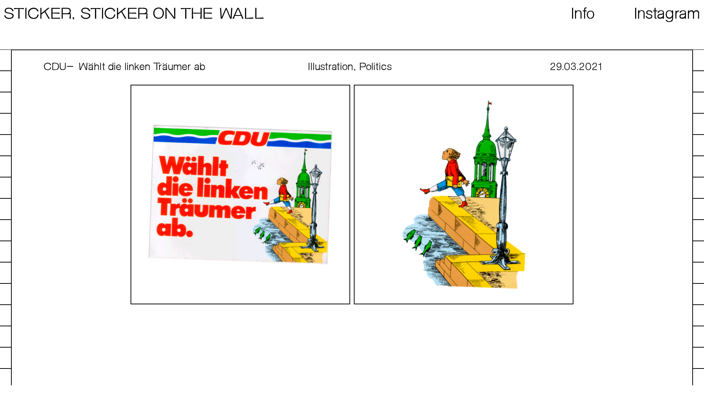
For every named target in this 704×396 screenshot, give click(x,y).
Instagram (667, 14)
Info (583, 14)
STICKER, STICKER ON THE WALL (134, 14)
